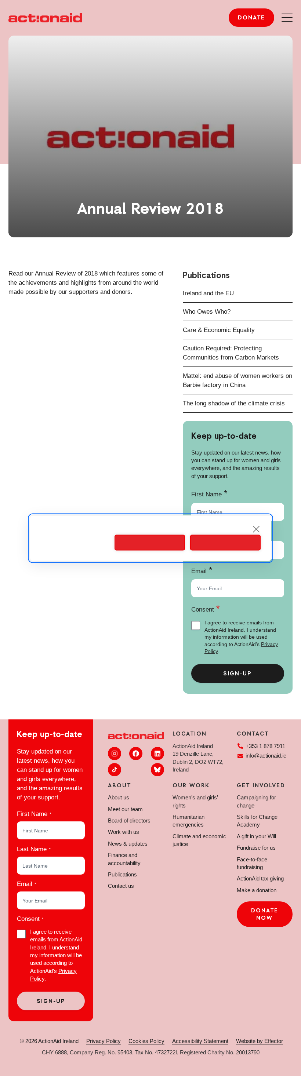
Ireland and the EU (208, 293)
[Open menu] (287, 18)
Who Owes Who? (207, 311)
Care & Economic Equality (219, 330)
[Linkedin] (157, 753)
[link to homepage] (45, 17)
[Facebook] (135, 753)
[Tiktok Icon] (114, 769)
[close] (256, 529)
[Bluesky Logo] (157, 769)
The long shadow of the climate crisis (234, 403)
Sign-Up (237, 674)
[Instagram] (114, 753)
